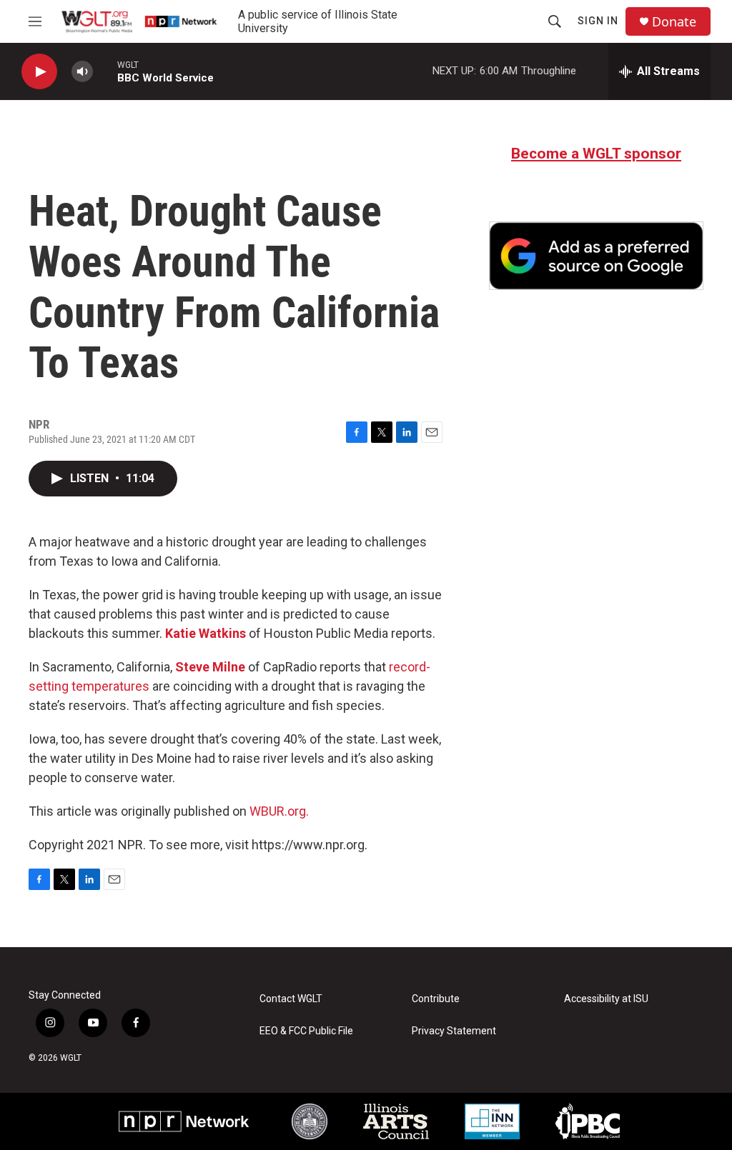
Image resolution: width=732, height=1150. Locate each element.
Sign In (598, 20)
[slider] (105, 71)
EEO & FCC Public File (306, 1031)
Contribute (436, 999)
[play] (39, 72)
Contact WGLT (290, 999)
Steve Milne (210, 666)
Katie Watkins (205, 633)
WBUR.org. (279, 811)
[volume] (82, 72)
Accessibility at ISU (606, 999)
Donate (674, 21)
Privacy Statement (454, 1031)
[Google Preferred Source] (596, 255)
